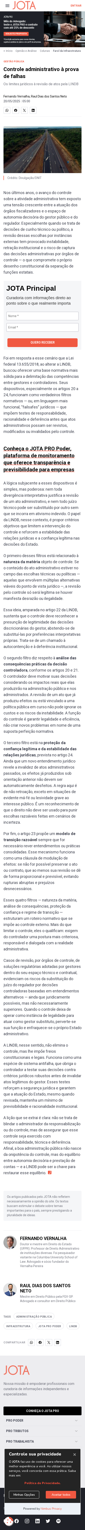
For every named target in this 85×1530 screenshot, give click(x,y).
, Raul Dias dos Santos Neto (48, 96)
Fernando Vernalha (16, 96)
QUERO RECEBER (43, 342)
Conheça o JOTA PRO (42, 1411)
